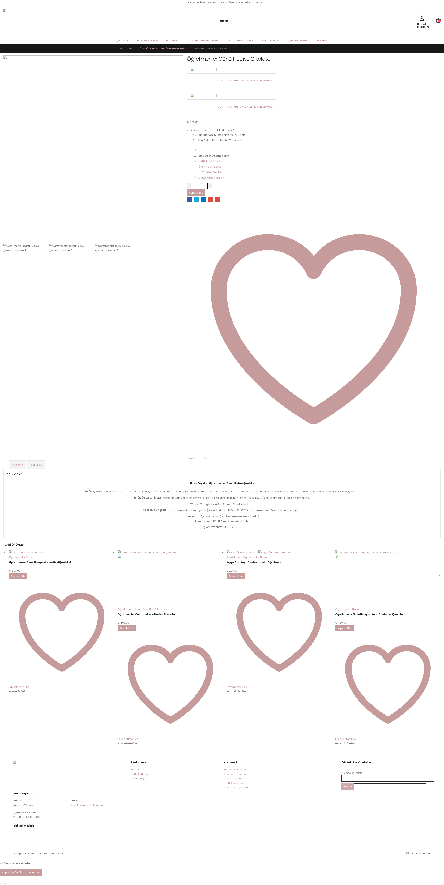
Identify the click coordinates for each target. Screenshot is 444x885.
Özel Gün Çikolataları (156, 609)
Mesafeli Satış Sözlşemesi (239, 787)
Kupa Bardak (234, 557)
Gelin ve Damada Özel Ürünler (203, 40)
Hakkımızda (138, 769)
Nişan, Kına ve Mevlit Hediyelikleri (157, 40)
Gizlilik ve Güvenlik (234, 778)
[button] (222, 21)
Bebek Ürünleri (270, 40)
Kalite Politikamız (141, 774)
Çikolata (123, 40)
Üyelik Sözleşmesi (234, 783)
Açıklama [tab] (17, 465)
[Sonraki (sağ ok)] (4, 883)
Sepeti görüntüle (12, 872)
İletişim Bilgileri (139, 778)
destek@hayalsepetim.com (86, 805)
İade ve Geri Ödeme (235, 769)
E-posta (217, 199)
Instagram (16, 833)
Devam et (34, 872)
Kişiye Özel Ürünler (298, 40)
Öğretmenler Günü (21, 557)
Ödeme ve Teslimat (235, 774)
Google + (210, 199)
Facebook (189, 199)
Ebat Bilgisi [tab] (36, 465)
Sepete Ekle (196, 192)
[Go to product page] (61, 552)
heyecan (196, 199)
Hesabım (322, 40)
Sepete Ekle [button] (18, 576)
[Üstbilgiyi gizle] (31, 20)
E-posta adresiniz (351, 773)
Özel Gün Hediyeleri (241, 40)
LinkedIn (203, 199)
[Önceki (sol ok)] (1, 883)
